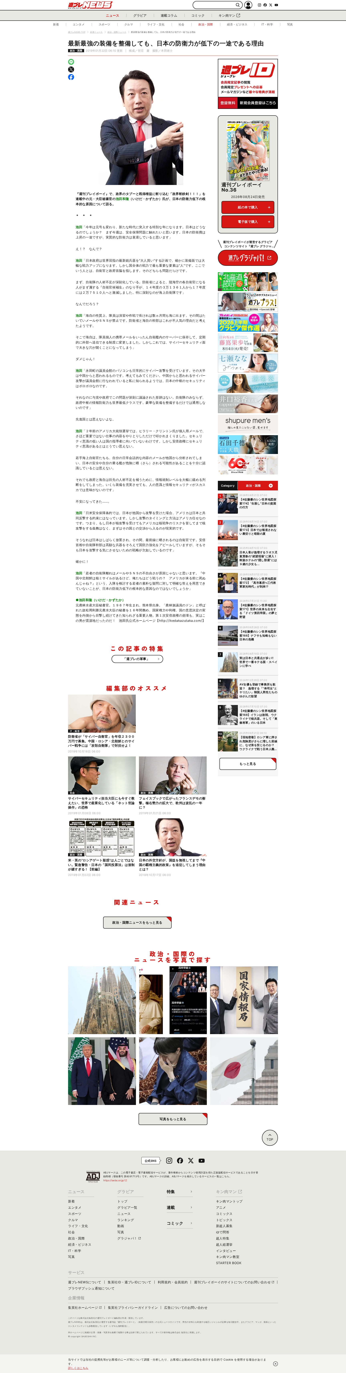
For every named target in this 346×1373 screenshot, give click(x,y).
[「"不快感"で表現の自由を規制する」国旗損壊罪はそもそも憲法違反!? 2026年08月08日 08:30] (244, 1071)
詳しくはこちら (78, 1368)
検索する (238, 5)
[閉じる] (275, 1363)
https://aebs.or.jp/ (115, 1180)
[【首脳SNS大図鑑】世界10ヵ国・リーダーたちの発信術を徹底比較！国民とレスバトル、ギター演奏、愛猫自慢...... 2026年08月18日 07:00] (173, 1000)
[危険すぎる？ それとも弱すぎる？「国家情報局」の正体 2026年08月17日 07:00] (244, 1000)
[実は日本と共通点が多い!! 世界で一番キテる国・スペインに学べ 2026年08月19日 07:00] (102, 1000)
